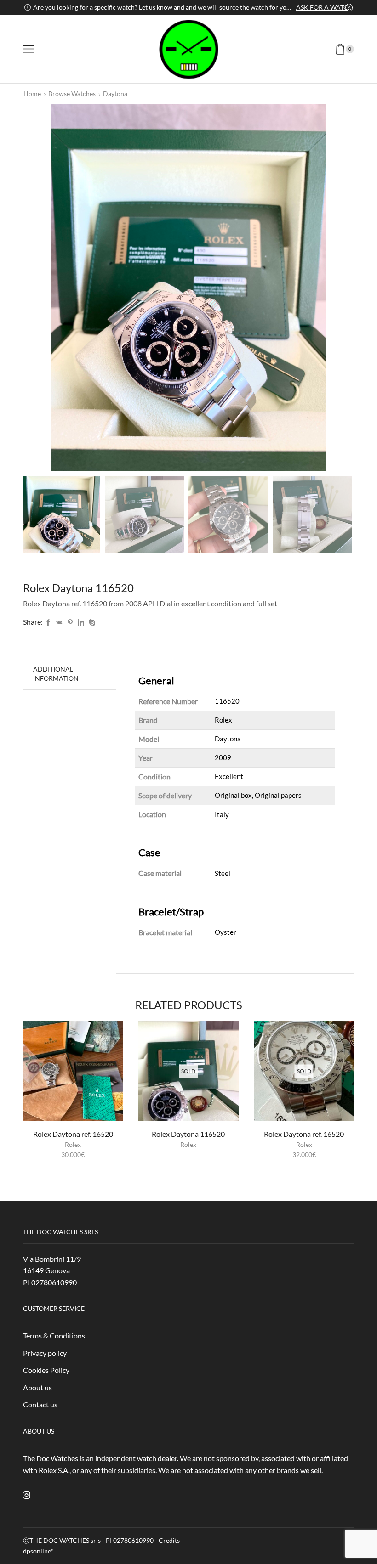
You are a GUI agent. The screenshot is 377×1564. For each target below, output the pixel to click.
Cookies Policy (46, 1370)
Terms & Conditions (54, 1335)
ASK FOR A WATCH (324, 7)
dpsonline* (38, 1551)
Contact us (40, 1404)
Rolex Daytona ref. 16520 (73, 1133)
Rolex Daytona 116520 (188, 1133)
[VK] (59, 623)
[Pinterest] (70, 623)
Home (32, 93)
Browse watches (72, 93)
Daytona (115, 93)
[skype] (91, 623)
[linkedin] (80, 623)
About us (37, 1387)
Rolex (73, 1144)
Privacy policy (45, 1353)
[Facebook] (48, 623)
